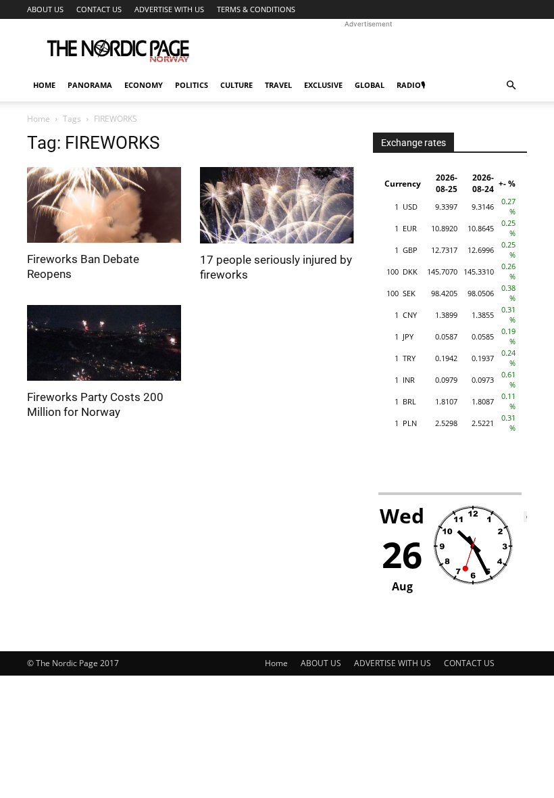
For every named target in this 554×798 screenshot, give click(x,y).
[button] (511, 85)
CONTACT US (99, 9)
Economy (143, 85)
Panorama (90, 85)
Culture (236, 85)
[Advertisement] (368, 48)
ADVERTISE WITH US (169, 9)
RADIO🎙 (411, 85)
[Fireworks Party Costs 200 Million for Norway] (104, 343)
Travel (278, 85)
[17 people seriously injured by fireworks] (277, 205)
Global (369, 85)
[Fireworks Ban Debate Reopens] (104, 205)
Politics (191, 85)
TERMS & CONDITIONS (256, 9)
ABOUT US (45, 9)
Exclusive (323, 85)
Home (44, 85)
